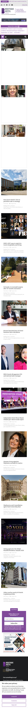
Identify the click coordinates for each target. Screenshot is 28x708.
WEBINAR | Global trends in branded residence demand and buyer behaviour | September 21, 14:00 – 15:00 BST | (12, 30)
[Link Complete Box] (14, 190)
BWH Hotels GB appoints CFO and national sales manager (18, 1)
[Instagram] (9, 5)
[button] (5, 37)
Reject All (14, 705)
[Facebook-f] (4, 5)
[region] (14, 694)
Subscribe (24, 5)
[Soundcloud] (1, 5)
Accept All (14, 696)
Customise (14, 700)
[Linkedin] (6, 5)
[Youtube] (12, 5)
